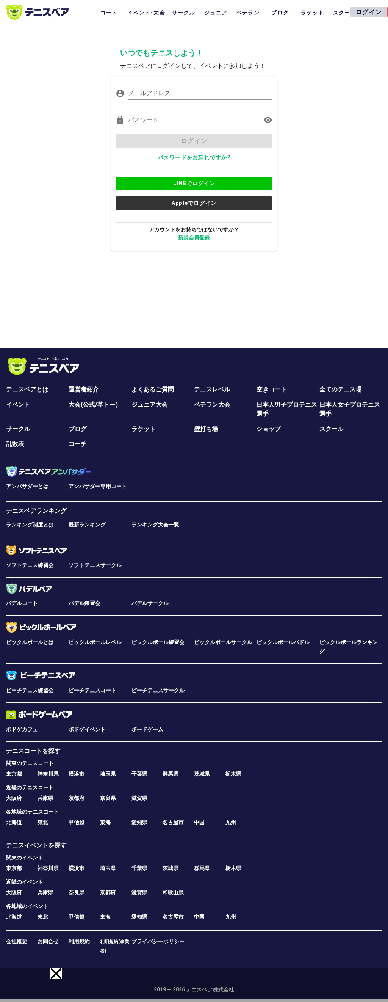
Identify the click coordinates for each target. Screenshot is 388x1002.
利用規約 (79, 941)
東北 (43, 822)
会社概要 (16, 941)
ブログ (78, 428)
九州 (230, 822)
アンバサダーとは (27, 486)
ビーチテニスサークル (158, 690)
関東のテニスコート (30, 763)
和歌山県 (173, 892)
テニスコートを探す (33, 750)
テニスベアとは (27, 389)
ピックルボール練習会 (158, 642)
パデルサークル (150, 603)
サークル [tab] (183, 12)
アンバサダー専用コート (98, 486)
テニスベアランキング (36, 510)
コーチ (78, 444)
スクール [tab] (344, 12)
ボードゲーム (147, 729)
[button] (56, 973)
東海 (105, 822)
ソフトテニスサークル (95, 565)
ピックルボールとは (30, 642)
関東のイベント (24, 857)
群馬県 (170, 774)
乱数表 (15, 444)
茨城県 (202, 774)
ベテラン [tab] (248, 12)
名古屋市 (173, 822)
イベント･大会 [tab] (146, 12)
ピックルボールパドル (283, 642)
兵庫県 (45, 798)
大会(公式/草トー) (93, 404)
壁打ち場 (206, 428)
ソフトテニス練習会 (30, 565)
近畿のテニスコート (30, 787)
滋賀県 (139, 798)
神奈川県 (48, 774)
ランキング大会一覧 (155, 524)
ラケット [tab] (312, 12)
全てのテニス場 (340, 389)
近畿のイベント (24, 882)
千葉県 (139, 774)
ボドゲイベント (87, 729)
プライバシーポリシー (158, 941)
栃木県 (233, 774)
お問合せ (48, 941)
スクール (331, 428)
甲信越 (76, 822)
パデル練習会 (84, 603)
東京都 (14, 774)
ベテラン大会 (212, 404)
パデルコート (22, 603)
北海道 (14, 822)
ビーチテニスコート (92, 690)
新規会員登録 (194, 237)
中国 (199, 822)
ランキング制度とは (30, 524)
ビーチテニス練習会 (30, 690)
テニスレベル (212, 389)
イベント (18, 404)
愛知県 (139, 822)
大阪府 (14, 798)
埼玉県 (108, 774)
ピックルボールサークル (223, 642)
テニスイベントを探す (36, 845)
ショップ (269, 428)
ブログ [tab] (280, 12)
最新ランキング (87, 524)
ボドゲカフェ (22, 729)
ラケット (143, 428)
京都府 (76, 798)
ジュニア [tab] (215, 12)
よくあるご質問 (152, 389)
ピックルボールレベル (95, 642)
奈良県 (108, 798)
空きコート (272, 389)
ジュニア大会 (149, 404)
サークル (18, 428)
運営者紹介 (84, 389)
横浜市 (76, 774)
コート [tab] (109, 12)
